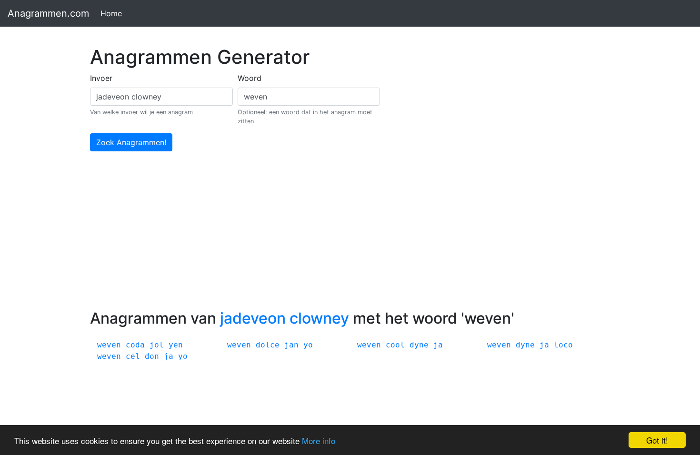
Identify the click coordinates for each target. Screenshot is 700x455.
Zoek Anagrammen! (131, 142)
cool (395, 344)
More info (318, 440)
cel (133, 356)
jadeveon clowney (284, 318)
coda (135, 344)
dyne (419, 344)
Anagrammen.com (48, 13)
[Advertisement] (350, 238)
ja (438, 344)
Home (113, 13)
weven (109, 344)
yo (308, 344)
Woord (249, 78)
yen (176, 344)
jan (291, 344)
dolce (268, 344)
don (152, 356)
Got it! (657, 440)
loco (563, 344)
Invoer (101, 78)
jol (157, 344)
